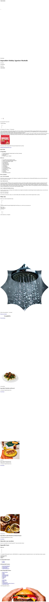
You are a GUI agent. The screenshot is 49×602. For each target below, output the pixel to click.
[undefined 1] (2, 211)
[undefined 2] (2, 212)
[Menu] (0, 9)
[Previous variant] (0, 206)
